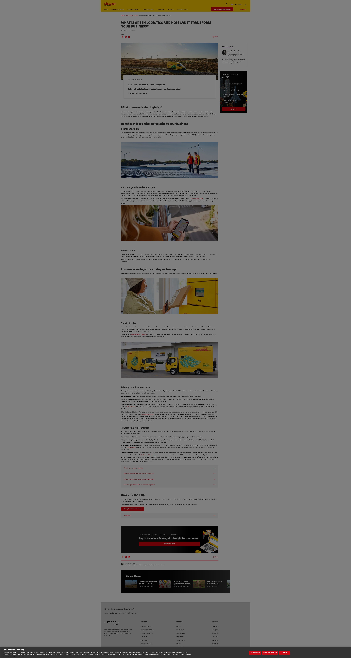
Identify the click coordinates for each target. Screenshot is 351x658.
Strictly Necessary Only (270, 652)
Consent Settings (255, 652)
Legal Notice (21, 656)
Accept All (284, 652)
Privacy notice (14, 656)
